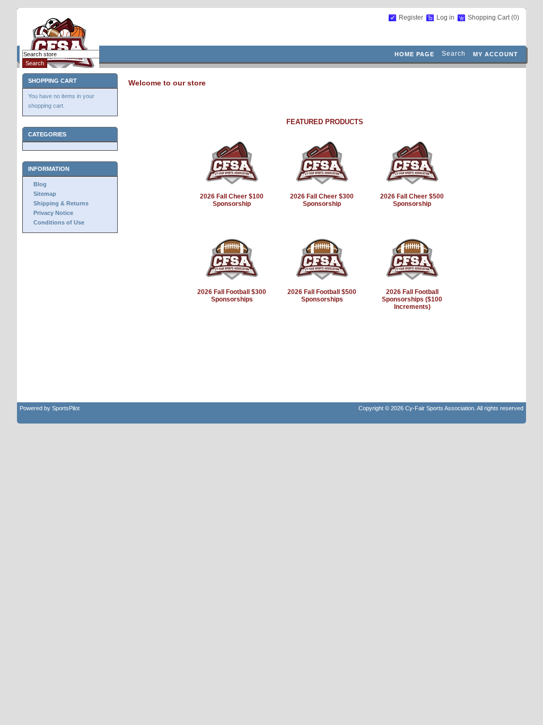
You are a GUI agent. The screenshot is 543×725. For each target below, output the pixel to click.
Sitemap (44, 194)
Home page (414, 54)
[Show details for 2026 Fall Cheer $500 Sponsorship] (412, 188)
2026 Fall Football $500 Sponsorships (321, 295)
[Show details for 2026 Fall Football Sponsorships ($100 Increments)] (412, 283)
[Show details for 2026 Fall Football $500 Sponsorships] (322, 283)
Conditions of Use (58, 222)
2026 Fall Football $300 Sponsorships (231, 295)
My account (495, 54)
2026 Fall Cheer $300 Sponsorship (322, 200)
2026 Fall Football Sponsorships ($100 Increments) (412, 299)
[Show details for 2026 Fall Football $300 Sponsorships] (232, 283)
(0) (515, 17)
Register (411, 17)
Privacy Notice (53, 213)
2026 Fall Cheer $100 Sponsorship (232, 200)
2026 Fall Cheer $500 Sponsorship (412, 200)
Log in (445, 17)
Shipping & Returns (61, 203)
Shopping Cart (489, 17)
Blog (40, 184)
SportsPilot (66, 408)
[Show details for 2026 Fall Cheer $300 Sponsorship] (322, 188)
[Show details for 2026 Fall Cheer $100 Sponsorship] (232, 188)
